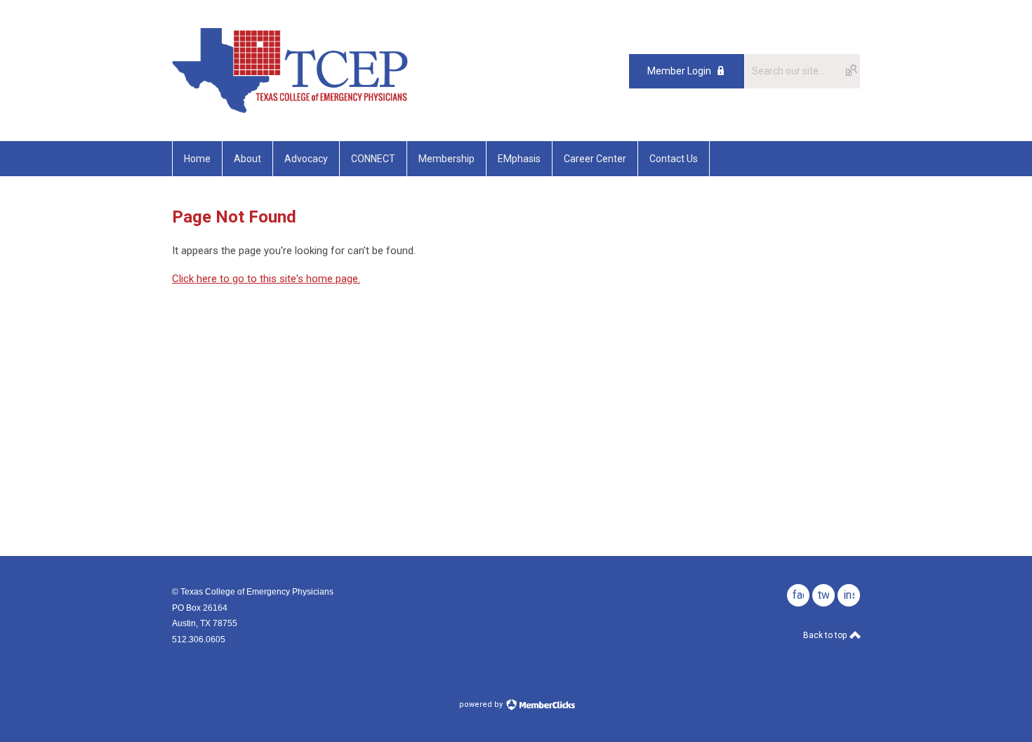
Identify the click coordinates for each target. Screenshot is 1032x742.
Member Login (679, 71)
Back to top (826, 635)
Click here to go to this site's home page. (266, 278)
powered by (482, 704)
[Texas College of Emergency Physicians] (290, 109)
